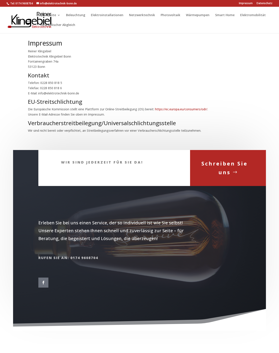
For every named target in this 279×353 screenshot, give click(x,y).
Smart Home (225, 15)
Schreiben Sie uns (224, 168)
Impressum (246, 3)
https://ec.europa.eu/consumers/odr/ (181, 109)
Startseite (48, 15)
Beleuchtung (75, 15)
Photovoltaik (170, 15)
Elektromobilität (253, 15)
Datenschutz (264, 3)
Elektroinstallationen (107, 15)
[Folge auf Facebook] (43, 283)
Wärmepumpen (197, 15)
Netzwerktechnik (142, 15)
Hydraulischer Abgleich (58, 25)
